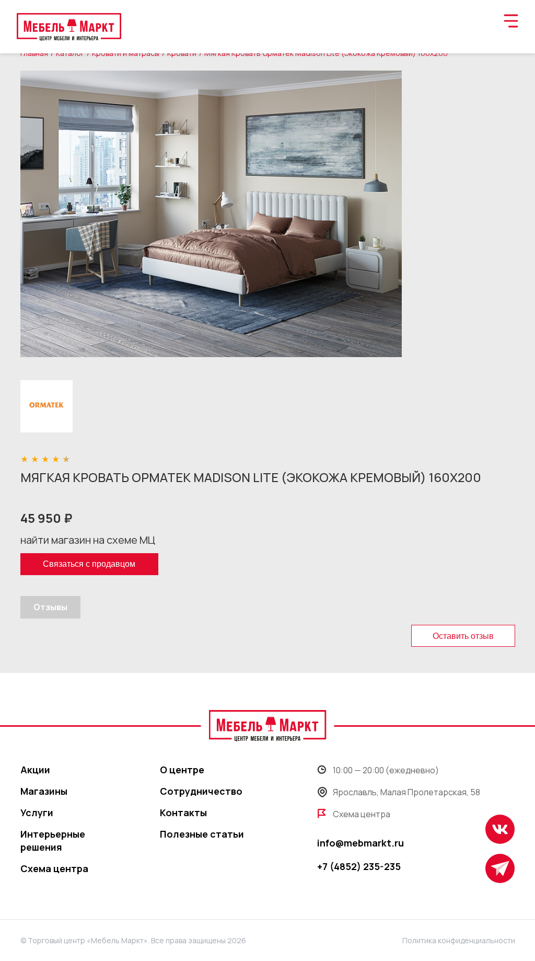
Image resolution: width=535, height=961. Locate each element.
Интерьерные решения (52, 840)
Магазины (43, 791)
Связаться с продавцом (89, 563)
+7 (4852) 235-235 (359, 866)
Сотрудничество (201, 791)
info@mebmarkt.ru (360, 843)
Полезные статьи (202, 834)
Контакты (183, 812)
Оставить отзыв (463, 636)
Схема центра (54, 868)
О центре (182, 769)
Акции (35, 769)
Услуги (36, 812)
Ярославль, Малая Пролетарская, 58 (406, 792)
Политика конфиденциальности (458, 940)
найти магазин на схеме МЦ (87, 540)
